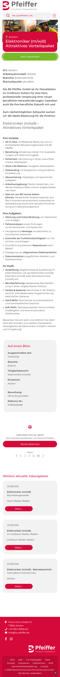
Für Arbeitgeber (34, 659)
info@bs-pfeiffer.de (18, 632)
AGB (51, 663)
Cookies (44, 666)
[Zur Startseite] (22, 5)
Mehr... (19, 508)
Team (47, 659)
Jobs (20, 659)
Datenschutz (39, 663)
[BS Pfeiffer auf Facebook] (7, 639)
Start (12, 659)
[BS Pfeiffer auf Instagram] (12, 639)
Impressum (23, 663)
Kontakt (11, 663)
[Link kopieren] (43, 455)
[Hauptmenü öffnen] (54, 16)
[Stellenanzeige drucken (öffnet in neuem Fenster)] (30, 426)
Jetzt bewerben (30, 56)
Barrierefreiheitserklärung (24, 666)
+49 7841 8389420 (18, 629)
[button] (9, 15)
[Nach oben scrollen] (55, 673)
